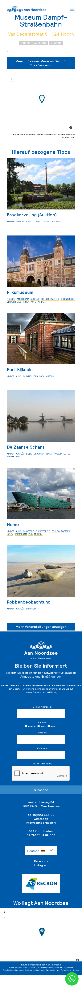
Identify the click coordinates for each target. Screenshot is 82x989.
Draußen (56, 221)
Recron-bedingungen (35, 970)
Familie (31, 726)
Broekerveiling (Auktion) (32, 215)
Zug (19, 302)
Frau (53, 726)
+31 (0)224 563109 (41, 815)
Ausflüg (40, 43)
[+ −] (41, 103)
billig (29, 453)
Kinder (25, 43)
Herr (43, 726)
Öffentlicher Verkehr (38, 531)
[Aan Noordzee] (42, 932)
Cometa (75, 970)
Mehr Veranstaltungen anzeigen (41, 626)
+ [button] (11, 79)
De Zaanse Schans (26, 447)
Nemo (13, 524)
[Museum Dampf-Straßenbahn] (42, 99)
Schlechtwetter (50, 299)
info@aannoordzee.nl (41, 822)
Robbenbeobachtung (28, 602)
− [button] (11, 83)
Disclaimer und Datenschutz (49, 967)
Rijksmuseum (20, 292)
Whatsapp (41, 819)
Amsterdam (23, 299)
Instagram (41, 865)
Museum (56, 43)
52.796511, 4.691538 (41, 835)
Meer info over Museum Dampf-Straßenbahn (41, 63)
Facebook (41, 861)
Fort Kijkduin (20, 369)
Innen (46, 221)
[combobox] (41, 850)
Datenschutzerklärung (45, 692)
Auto (38, 221)
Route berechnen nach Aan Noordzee (41, 964)
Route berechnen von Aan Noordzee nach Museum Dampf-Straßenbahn (44, 136)
